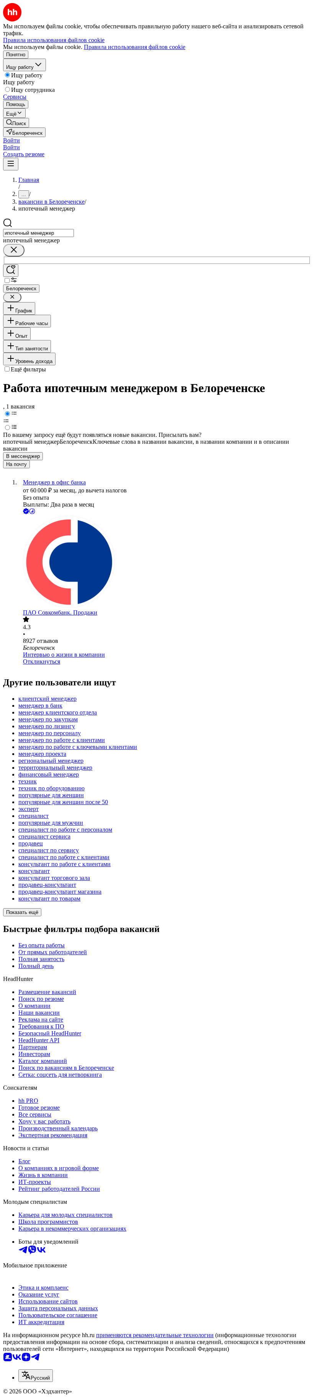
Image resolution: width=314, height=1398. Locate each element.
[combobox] (38, 233)
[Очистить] (14, 250)
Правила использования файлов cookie (134, 47)
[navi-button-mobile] (10, 164)
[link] (16, 123)
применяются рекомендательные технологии (155, 1335)
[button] (11, 140)
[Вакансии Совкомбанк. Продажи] (164, 562)
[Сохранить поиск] (10, 270)
